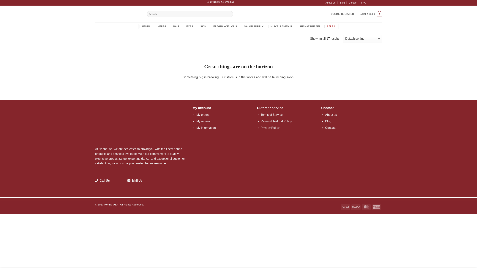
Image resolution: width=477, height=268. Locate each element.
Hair (176, 26)
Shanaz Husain (309, 26)
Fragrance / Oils (225, 26)
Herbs (162, 26)
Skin (203, 26)
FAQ (363, 2)
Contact (353, 2)
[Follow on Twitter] (380, 2)
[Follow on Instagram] (376, 2)
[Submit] (230, 14)
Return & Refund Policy (276, 121)
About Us (331, 2)
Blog (342, 2)
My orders (202, 114)
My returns (203, 121)
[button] (342, 14)
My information (206, 127)
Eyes (189, 26)
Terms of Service (272, 114)
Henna (146, 26)
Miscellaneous (281, 26)
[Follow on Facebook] (373, 2)
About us (331, 114)
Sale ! (331, 26)
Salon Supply (253, 26)
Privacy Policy (270, 127)
